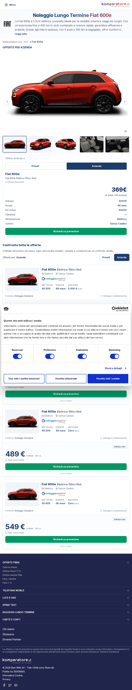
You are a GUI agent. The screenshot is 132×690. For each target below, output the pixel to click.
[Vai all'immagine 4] (92, 144)
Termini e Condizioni (109, 652)
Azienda (96, 166)
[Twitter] (10, 685)
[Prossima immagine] (125, 101)
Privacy (6, 679)
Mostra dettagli (113, 368)
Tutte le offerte (10, 567)
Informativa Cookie (13, 675)
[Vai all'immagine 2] (40, 144)
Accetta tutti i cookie (108, 378)
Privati (35, 166)
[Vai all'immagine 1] (15, 144)
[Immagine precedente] (7, 101)
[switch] (49, 356)
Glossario (8, 634)
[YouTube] (15, 685)
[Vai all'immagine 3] (66, 144)
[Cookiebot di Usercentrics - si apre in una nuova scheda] (114, 309)
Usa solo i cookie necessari (24, 378)
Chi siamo (8, 629)
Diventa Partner (12, 639)
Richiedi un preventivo (66, 231)
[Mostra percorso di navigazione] (26, 42)
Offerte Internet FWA (12, 575)
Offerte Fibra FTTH (12, 571)
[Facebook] (4, 685)
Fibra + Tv (7, 583)
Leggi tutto (21, 33)
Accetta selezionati (66, 378)
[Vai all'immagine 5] (117, 144)
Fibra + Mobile (9, 579)
